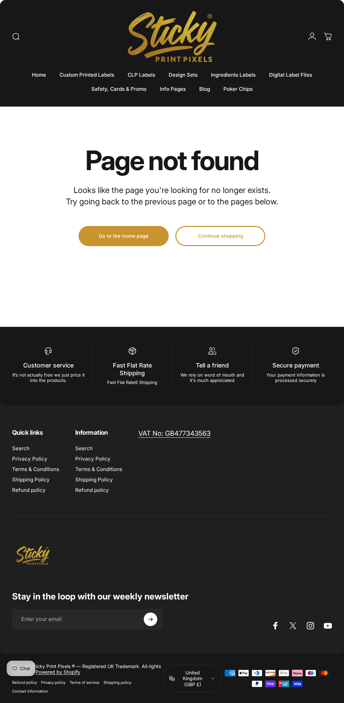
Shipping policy (117, 682)
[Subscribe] (150, 619)
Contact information (30, 691)
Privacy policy (53, 682)
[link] (174, 433)
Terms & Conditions (35, 469)
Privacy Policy (29, 459)
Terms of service (84, 682)
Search (21, 448)
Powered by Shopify (58, 672)
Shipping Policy (31, 479)
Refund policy (29, 490)
